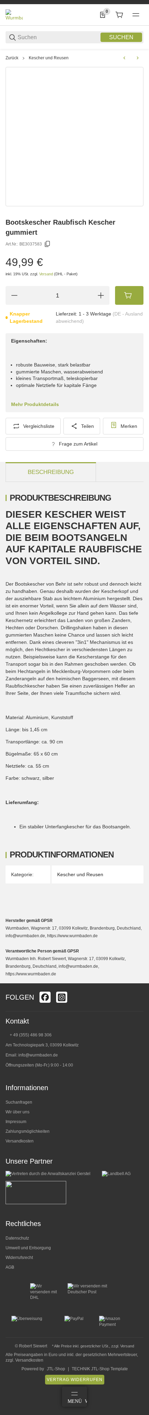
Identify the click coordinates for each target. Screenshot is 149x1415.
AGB (10, 1267)
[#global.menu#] (135, 15)
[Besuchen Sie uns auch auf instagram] (61, 997)
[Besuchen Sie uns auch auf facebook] (45, 997)
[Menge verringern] (14, 295)
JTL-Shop (56, 1368)
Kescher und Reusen (49, 58)
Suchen (121, 37)
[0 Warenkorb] (119, 15)
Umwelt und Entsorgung (28, 1247)
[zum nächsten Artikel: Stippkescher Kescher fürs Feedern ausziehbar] (137, 58)
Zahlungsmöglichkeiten (28, 1131)
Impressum (16, 1121)
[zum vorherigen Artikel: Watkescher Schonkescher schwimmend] (124, 58)
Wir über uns (17, 1112)
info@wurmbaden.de (38, 1055)
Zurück (12, 58)
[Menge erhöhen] (101, 295)
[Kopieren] (47, 244)
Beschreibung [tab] (51, 472)
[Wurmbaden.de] (14, 14)
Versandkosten (20, 1141)
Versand (46, 274)
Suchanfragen (19, 1102)
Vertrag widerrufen (75, 1379)
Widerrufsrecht (19, 1257)
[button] (137, 980)
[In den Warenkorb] (129, 295)
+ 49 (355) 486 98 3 (28, 1035)
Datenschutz (17, 1238)
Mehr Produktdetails (35, 404)
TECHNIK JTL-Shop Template (100, 1368)
